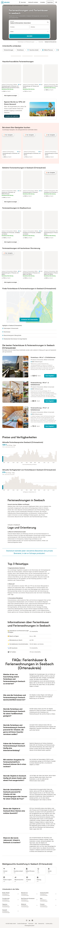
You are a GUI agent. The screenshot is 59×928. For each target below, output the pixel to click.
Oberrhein (41, 41)
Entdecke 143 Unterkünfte (29, 319)
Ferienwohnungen (8, 50)
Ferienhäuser (20, 50)
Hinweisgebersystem (29, 925)
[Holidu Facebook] (32, 920)
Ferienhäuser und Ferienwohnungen (26, 41)
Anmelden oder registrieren (12, 116)
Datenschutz (41, 923)
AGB (36, 923)
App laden (23, 2)
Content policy (49, 923)
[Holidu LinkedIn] (29, 920)
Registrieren (50, 2)
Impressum (30, 923)
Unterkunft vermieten (33, 2)
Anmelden (42, 2)
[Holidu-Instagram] (26, 920)
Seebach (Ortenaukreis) (50, 41)
